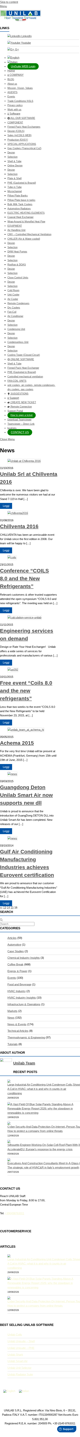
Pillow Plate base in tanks (21, 200)
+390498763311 (14, 1213)
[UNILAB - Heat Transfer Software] (20, 20)
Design (11, 152)
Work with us (14, 109)
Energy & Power (17, 971)
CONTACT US (20, 432)
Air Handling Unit (16, 230)
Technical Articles (17, 1030)
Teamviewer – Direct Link (21, 423)
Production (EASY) (17, 139)
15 (12, 907)
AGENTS (12, 92)
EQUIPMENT (14, 225)
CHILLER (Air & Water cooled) (23, 238)
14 (8, 907)
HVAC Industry (16, 991)
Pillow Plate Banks (17, 195)
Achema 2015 (17, 743)
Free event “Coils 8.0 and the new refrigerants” (26, 690)
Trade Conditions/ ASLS (20, 101)
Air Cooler (12, 299)
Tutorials (12, 1044)
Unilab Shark (15, 1354)
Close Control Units (17, 277)
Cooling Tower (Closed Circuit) (23, 354)
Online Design (15, 165)
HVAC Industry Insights (21, 997)
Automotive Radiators (19, 208)
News (11, 1017)
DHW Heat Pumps (17, 251)
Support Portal (15, 410)
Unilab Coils (14, 1334)
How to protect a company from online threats (35, 1131)
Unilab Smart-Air (17, 1361)
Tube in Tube (14, 187)
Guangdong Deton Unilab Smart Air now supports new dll (26, 795)
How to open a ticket (21, 415)
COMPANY (16, 74)
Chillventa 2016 (19, 526)
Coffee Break (15, 964)
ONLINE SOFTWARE (22, 359)
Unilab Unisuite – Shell (21, 1341)
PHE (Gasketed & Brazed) (21, 182)
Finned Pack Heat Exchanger (23, 367)
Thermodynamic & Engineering (26, 1037)
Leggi (6, 505)
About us (12, 83)
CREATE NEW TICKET (23, 402)
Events (11, 96)
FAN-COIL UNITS (16, 380)
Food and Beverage (19, 984)
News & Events (16, 1024)
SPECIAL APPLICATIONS (21, 144)
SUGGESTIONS (19, 393)
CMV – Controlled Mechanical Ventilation (29, 234)
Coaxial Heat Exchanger (20, 217)
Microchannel (14, 191)
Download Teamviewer (19, 419)
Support (14, 397)
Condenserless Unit (17, 342)
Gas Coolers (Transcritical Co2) (24, 148)
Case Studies (15, 951)
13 (4, 907)
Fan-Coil (11, 311)
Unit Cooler (13, 294)
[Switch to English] (9, 1391)
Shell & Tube (14, 161)
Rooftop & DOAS (16, 264)
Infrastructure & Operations (23, 1004)
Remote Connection (21, 406)
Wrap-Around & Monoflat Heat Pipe (26, 221)
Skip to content (9, 2)
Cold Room (13, 290)
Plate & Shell (14, 178)
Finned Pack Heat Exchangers (23, 126)
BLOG (10, 79)
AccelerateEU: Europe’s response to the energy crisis (40, 1149)
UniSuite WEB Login (23, 66)
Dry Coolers (13, 307)
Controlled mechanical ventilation (25, 376)
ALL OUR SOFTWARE (22, 118)
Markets (12, 1011)
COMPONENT (15, 122)
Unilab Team (24, 1063)
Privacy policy (15, 105)
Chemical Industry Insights (23, 957)
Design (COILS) (15, 131)
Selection (12, 156)
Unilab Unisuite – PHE (20, 1348)
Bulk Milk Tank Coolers (19, 204)
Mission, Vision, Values (20, 88)
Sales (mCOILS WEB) (19, 135)
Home (11, 70)
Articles (12, 937)
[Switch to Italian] (43, 62)
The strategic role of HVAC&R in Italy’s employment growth (43, 1167)
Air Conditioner (15, 316)
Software (14, 113)
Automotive (14, 944)
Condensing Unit (16, 329)
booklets (12, 428)
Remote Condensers (18, 303)
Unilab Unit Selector (19, 1367)
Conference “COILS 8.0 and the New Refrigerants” (24, 578)
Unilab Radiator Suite (20, 1374)
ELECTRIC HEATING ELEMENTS (26, 212)
